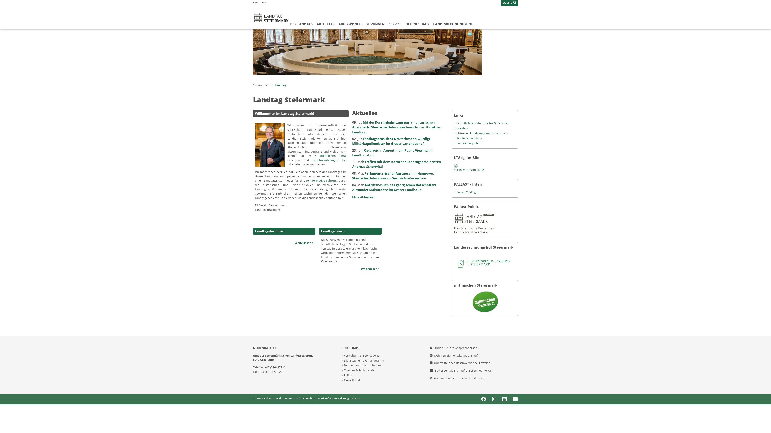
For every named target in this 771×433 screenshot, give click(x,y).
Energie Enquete (468, 143)
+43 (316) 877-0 (275, 367)
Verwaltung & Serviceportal (362, 355)
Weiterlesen (303, 243)
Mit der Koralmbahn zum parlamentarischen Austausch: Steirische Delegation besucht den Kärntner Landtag (396, 127)
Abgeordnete (350, 24)
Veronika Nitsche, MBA (469, 170)
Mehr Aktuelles (363, 197)
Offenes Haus (417, 24)
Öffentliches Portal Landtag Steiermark (483, 123)
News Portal (352, 380)
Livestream (464, 128)
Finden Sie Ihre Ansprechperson (456, 348)
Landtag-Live (331, 231)
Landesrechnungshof (453, 24)
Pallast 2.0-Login (467, 192)
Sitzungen (375, 24)
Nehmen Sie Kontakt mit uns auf (456, 355)
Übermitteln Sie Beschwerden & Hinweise (462, 363)
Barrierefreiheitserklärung (333, 398)
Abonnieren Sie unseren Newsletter (458, 378)
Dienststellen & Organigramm (364, 360)
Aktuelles (326, 24)
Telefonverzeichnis (469, 138)
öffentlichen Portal (333, 156)
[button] (509, 3)
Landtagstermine (269, 231)
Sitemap (356, 398)
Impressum (291, 398)
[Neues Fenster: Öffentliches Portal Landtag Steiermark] (474, 223)
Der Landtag (301, 24)
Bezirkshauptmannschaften (362, 365)
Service (395, 24)
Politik (348, 375)
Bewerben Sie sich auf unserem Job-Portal (463, 370)
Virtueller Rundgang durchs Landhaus (482, 133)
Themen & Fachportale (359, 370)
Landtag (280, 85)
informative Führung (324, 180)
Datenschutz (308, 398)
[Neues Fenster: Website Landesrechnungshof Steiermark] (484, 263)
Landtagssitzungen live (330, 160)
